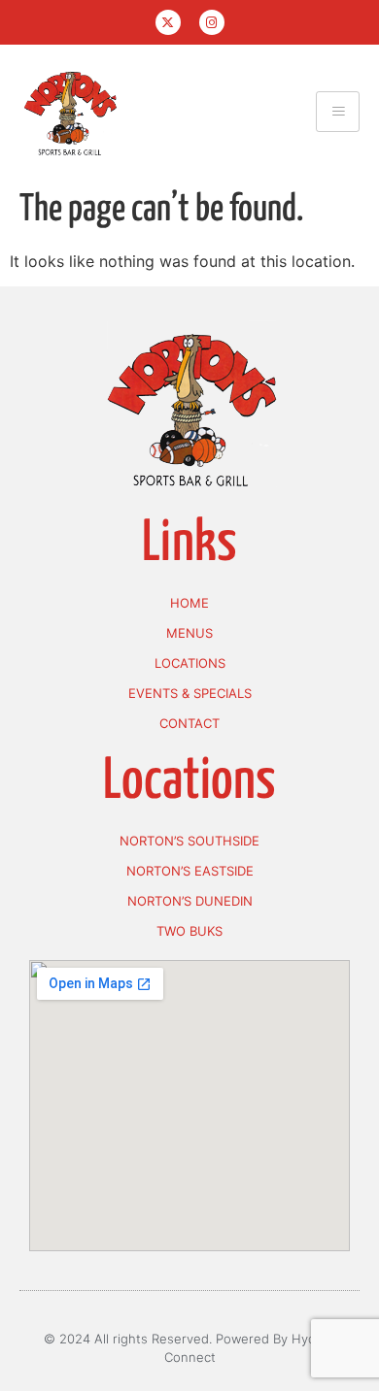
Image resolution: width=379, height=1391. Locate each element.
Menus (189, 633)
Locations (190, 663)
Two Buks (189, 931)
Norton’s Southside (189, 840)
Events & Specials (190, 693)
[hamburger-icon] (338, 111)
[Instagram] (211, 22)
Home (189, 603)
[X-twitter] (168, 22)
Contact (189, 723)
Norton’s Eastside (190, 870)
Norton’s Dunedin (190, 901)
